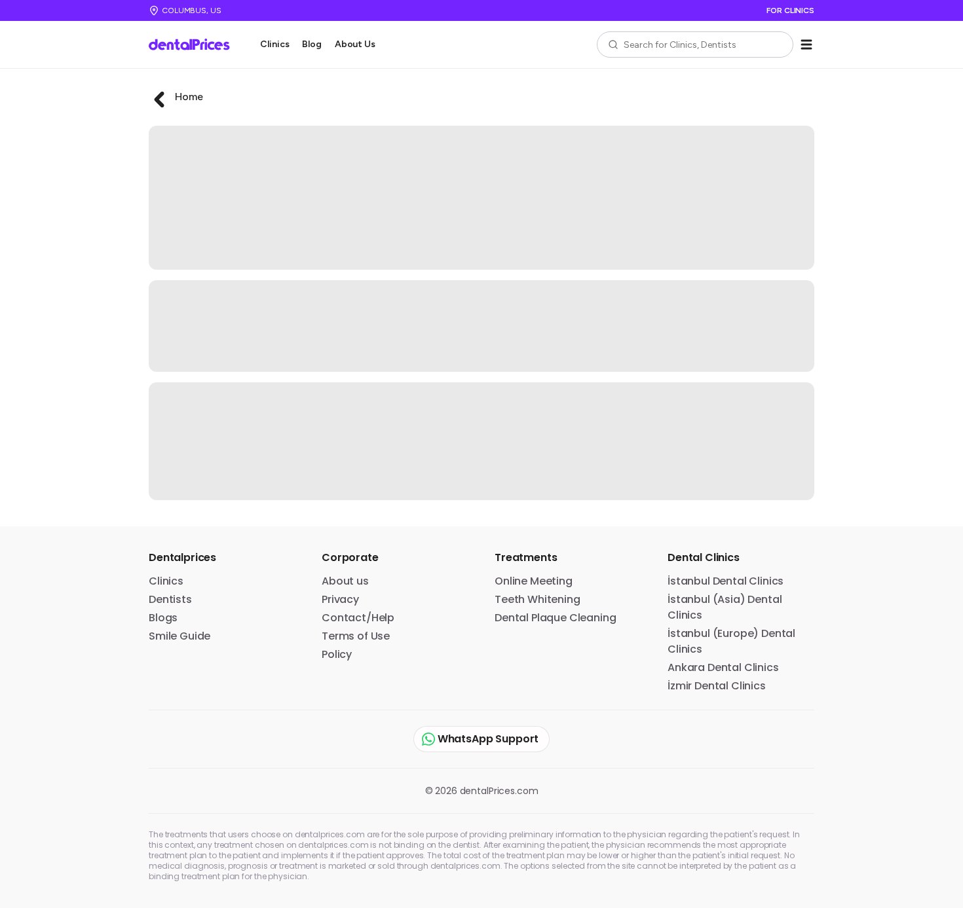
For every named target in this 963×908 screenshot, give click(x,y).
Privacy (340, 599)
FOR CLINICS (790, 10)
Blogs (163, 617)
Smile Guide (179, 636)
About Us (355, 44)
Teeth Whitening (537, 599)
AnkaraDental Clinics (723, 667)
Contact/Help (358, 617)
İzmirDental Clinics (717, 685)
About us (345, 581)
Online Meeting (534, 581)
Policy (337, 654)
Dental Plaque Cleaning (555, 617)
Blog (311, 44)
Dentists (170, 599)
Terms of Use (356, 636)
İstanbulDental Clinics (726, 581)
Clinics (274, 44)
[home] (194, 44)
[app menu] (806, 44)
